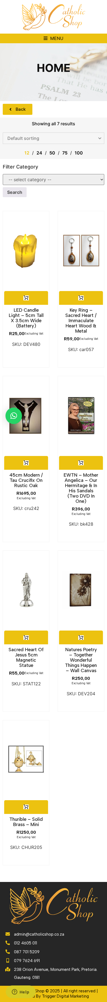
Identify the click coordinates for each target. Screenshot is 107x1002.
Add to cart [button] (26, 297)
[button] (53, 38)
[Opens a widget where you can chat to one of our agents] (20, 992)
